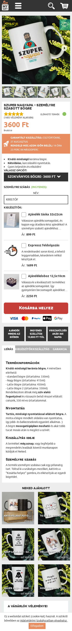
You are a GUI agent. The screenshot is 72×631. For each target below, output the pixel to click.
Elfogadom (37, 626)
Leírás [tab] (8, 349)
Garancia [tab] (60, 349)
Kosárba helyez (36, 307)
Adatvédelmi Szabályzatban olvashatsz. (43, 620)
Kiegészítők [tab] (24, 349)
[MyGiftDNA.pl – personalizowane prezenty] (5, 5)
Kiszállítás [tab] (41, 349)
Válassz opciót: (15, 171)
